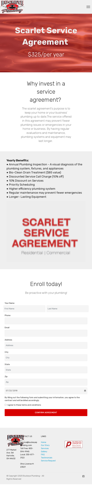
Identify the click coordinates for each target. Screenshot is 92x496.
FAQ (43, 454)
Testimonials (46, 458)
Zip (6, 376)
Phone (7, 315)
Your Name (9, 303)
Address (8, 340)
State (7, 364)
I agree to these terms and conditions (24, 405)
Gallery (44, 451)
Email (7, 327)
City (6, 352)
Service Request (48, 461)
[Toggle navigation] (88, 7)
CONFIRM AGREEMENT (46, 412)
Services (45, 448)
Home (43, 442)
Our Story (45, 445)
